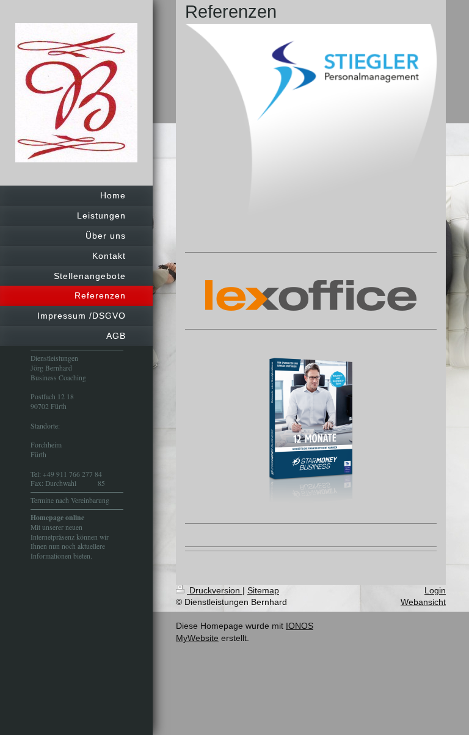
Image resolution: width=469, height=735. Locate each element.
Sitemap (263, 590)
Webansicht (423, 602)
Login (435, 590)
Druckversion (214, 590)
